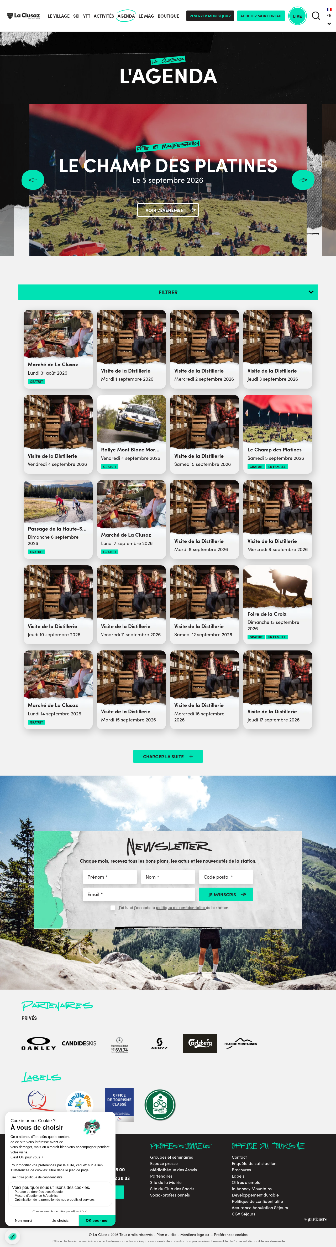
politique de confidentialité (181, 907)
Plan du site (166, 1234)
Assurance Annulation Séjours (260, 1207)
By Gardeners (315, 1220)
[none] (329, 16)
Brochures (241, 1169)
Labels (238, 1176)
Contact (239, 1157)
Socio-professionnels (170, 1195)
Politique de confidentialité (257, 1201)
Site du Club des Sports (172, 1188)
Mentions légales (194, 1234)
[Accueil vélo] (160, 1105)
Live (297, 16)
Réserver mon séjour (210, 15)
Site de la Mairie (166, 1182)
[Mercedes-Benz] (119, 1044)
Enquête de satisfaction (254, 1163)
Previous (33, 180)
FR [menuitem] (329, 15)
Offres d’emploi (246, 1182)
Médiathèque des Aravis (173, 1169)
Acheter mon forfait (261, 15)
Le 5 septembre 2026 (168, 180)
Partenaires (161, 1176)
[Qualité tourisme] (39, 1105)
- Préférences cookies (229, 1234)
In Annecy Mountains (252, 1188)
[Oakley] (39, 1044)
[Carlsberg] (200, 1044)
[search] (316, 16)
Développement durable (255, 1195)
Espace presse (164, 1163)
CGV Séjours (243, 1214)
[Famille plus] (79, 1105)
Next (303, 180)
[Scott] (160, 1044)
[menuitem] (329, 16)
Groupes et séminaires (171, 1157)
